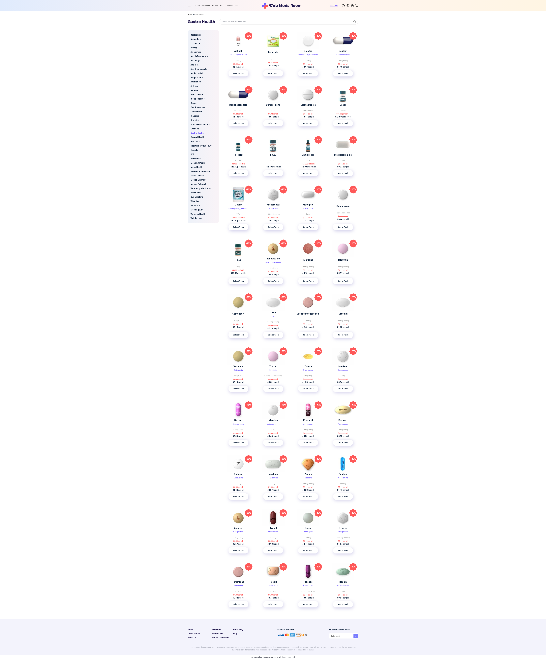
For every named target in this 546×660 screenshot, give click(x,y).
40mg (310, 110)
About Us (192, 638)
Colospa (238, 474)
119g (238, 214)
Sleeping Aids (197, 210)
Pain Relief (196, 193)
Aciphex (238, 528)
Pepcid (273, 582)
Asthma (194, 90)
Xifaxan (273, 366)
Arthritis (194, 86)
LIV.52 (273, 155)
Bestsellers (196, 35)
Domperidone (273, 105)
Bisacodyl (273, 52)
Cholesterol (196, 111)
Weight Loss (196, 218)
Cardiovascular (198, 107)
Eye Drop (195, 129)
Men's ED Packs (198, 163)
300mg (238, 61)
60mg (345, 61)
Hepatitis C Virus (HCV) (201, 146)
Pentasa (343, 474)
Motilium (343, 366)
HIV (192, 154)
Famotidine (238, 582)
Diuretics (195, 120)
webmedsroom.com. (270, 657)
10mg (273, 110)
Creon (308, 528)
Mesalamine (343, 478)
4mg (306, 376)
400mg (346, 267)
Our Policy (238, 630)
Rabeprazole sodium (273, 262)
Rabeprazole (273, 258)
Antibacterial (197, 73)
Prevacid (308, 420)
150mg (305, 267)
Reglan (343, 582)
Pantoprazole (343, 424)
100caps (343, 110)
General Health (197, 137)
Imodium (273, 474)
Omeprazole (342, 206)
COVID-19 (195, 43)
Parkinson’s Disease (200, 171)
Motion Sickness (198, 180)
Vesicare (238, 366)
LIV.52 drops (308, 155)
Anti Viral (195, 65)
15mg (305, 430)
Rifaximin (343, 260)
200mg (340, 267)
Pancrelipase (308, 532)
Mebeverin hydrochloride (308, 55)
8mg (310, 376)
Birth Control (197, 94)
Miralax (238, 204)
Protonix (343, 420)
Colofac (308, 51)
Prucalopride (308, 208)
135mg (308, 61)
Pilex (238, 260)
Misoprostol (273, 204)
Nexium (238, 420)
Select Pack (238, 73)
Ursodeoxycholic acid (238, 55)
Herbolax (238, 155)
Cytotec (343, 528)
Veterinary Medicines (201, 188)
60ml (308, 160)
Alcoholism (196, 39)
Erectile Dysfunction (200, 124)
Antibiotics (196, 82)
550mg (279, 376)
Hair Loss (195, 141)
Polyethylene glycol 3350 (238, 208)
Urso (273, 312)
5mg (273, 59)
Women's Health (198, 214)
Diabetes (195, 116)
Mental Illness (197, 175)
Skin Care (195, 205)
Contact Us (215, 630)
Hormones (196, 158)
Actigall (238, 51)
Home (190, 15)
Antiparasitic (197, 77)
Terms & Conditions (219, 638)
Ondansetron (308, 370)
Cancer (194, 103)
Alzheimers (196, 52)
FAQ (235, 634)
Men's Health (196, 167)
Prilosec (308, 582)
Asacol (273, 528)
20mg (305, 110)
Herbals (194, 150)
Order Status (194, 634)
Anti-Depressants (199, 69)
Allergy (194, 48)
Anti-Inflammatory (199, 56)
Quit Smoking (197, 197)
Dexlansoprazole (343, 55)
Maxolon (273, 420)
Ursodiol (273, 316)
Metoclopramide (343, 155)
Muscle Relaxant (198, 184)
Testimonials (216, 634)
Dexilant (343, 51)
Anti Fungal (196, 60)
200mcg (276, 214)
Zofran (308, 366)
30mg (340, 61)
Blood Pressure (198, 99)
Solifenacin (238, 313)
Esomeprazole (308, 105)
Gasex (343, 105)
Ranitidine (308, 260)
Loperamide (273, 478)
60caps (238, 267)
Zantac (308, 474)
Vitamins (195, 201)
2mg (308, 214)
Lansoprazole (308, 424)
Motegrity (308, 204)
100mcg (270, 214)
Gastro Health (197, 133)
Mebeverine (238, 478)
